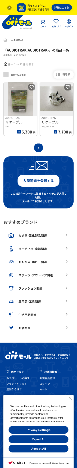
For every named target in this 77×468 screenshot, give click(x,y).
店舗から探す (14, 389)
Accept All (38, 448)
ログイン (45, 384)
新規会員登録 (47, 378)
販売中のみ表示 (18, 74)
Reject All (38, 439)
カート (43, 389)
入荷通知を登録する (38, 180)
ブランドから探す (16, 384)
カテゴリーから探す (18, 378)
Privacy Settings (38, 430)
